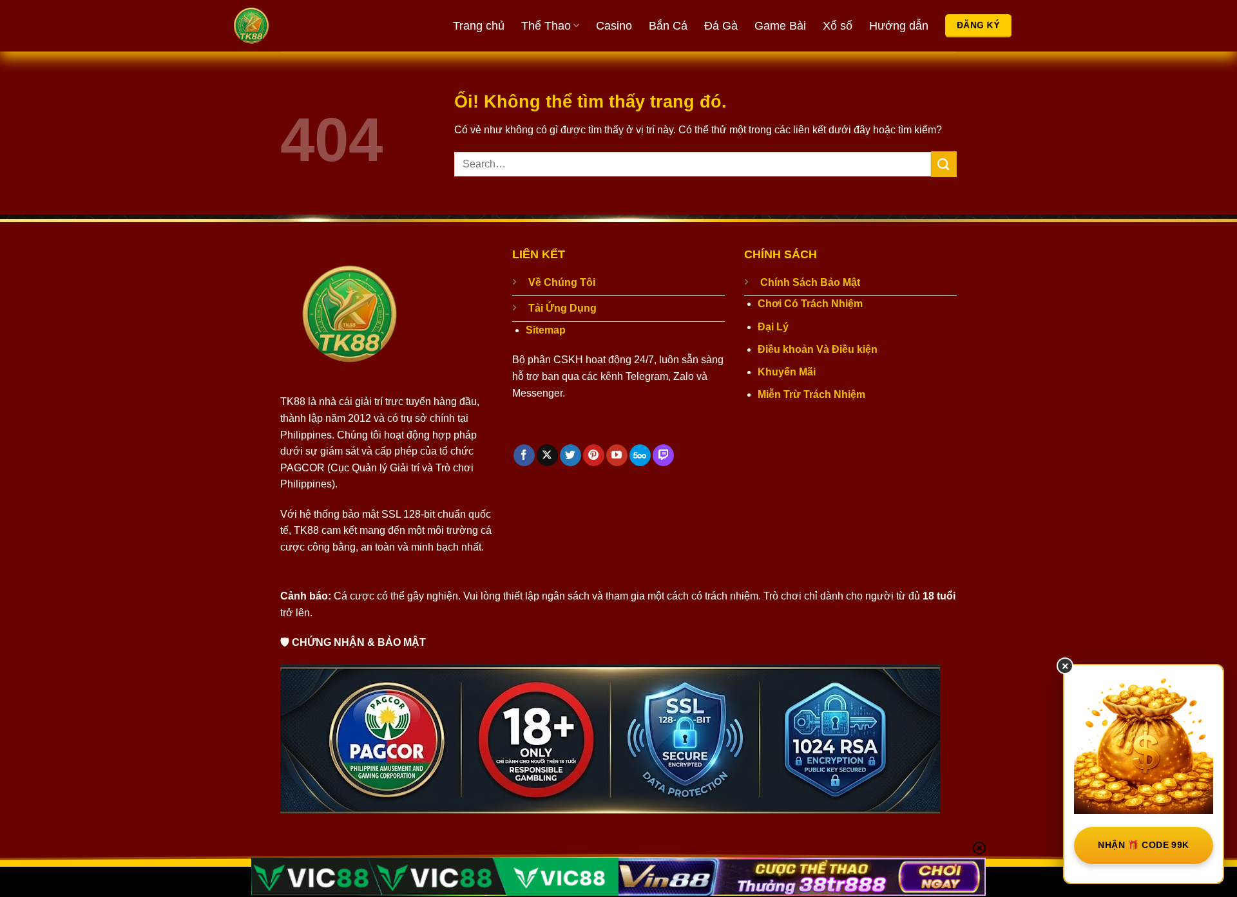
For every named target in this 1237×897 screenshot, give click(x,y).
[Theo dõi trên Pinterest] (593, 455)
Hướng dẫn (898, 25)
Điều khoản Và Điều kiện (817, 349)
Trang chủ (478, 25)
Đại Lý (773, 326)
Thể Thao (546, 25)
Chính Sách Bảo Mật (810, 282)
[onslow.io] (299, 26)
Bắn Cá (668, 25)
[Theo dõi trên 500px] (640, 455)
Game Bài (780, 25)
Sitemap (546, 330)
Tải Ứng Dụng (562, 308)
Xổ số (837, 25)
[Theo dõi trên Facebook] (524, 455)
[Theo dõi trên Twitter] (570, 455)
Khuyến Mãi (787, 371)
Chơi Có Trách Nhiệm (810, 303)
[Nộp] (944, 163)
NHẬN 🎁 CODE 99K (1143, 845)
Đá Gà (721, 25)
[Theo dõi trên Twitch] (663, 455)
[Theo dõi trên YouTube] (617, 455)
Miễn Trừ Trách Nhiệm (811, 394)
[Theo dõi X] (547, 455)
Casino (614, 25)
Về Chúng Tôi (561, 282)
